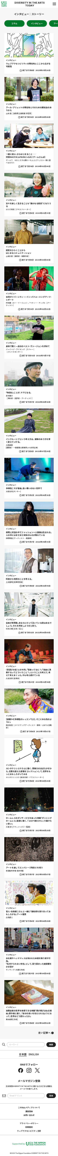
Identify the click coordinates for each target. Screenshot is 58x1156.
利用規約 (29, 1127)
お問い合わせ (29, 1115)
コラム (14, 23)
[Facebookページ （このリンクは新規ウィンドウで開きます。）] (20, 1070)
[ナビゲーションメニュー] (54, 4)
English (34, 1054)
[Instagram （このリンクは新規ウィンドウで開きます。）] (29, 1070)
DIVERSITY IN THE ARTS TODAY (30, 4)
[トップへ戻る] (4, 4)
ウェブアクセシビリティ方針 (29, 1131)
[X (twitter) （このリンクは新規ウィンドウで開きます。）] (37, 1070)
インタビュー (37, 23)
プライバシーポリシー (29, 1123)
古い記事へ (44, 1032)
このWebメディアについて (29, 1107)
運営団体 (29, 1111)
